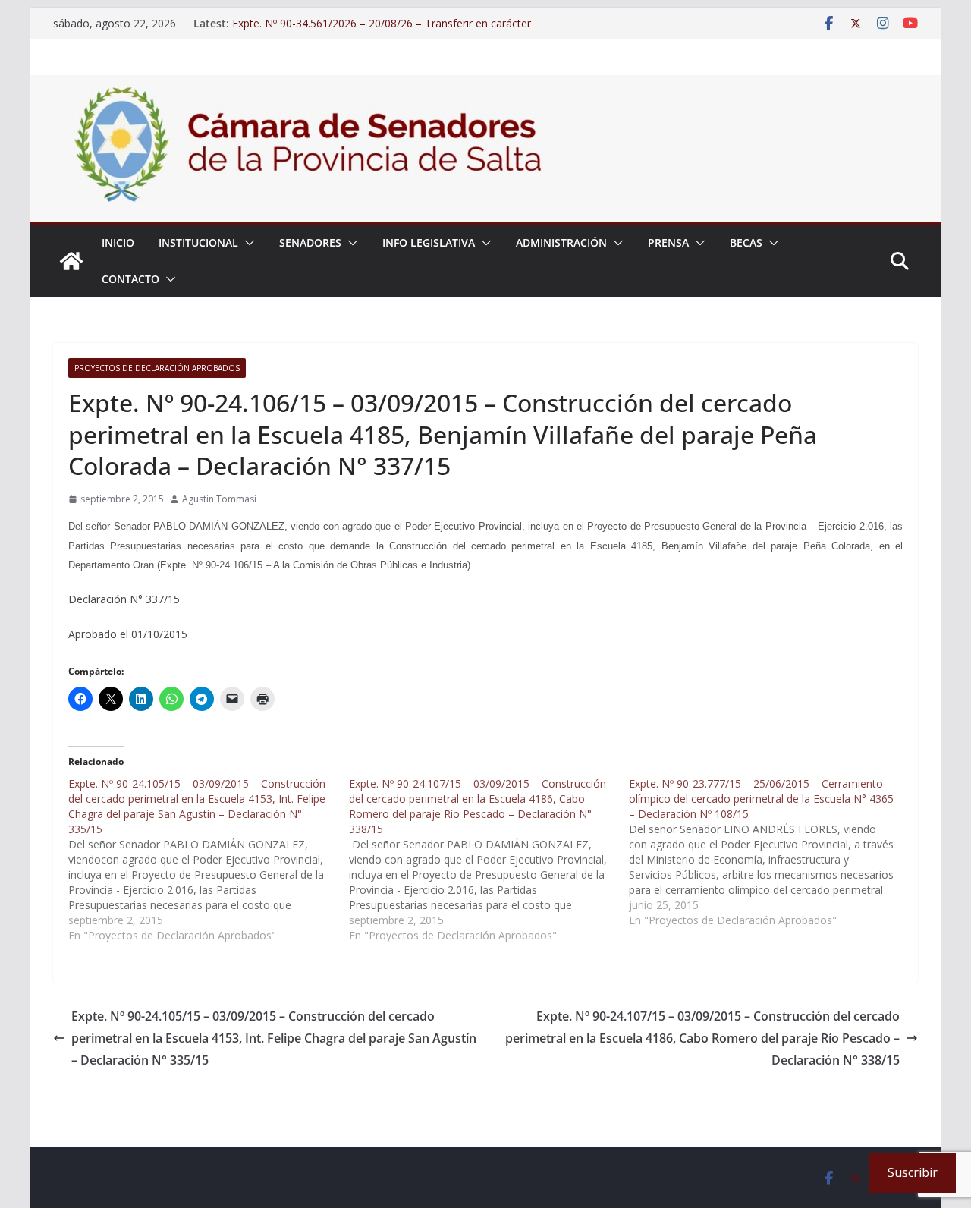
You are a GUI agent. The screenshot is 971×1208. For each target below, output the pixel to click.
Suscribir (913, 1172)
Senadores (310, 242)
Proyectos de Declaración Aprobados (157, 368)
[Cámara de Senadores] (71, 261)
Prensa (668, 242)
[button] (246, 242)
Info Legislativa (428, 242)
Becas (746, 242)
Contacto (130, 279)
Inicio (118, 242)
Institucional (198, 242)
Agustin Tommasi (219, 498)
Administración (561, 242)
